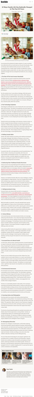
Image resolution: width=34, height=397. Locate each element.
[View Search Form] (30, 2)
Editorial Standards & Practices (27, 396)
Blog (8, 396)
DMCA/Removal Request (17, 396)
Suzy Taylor (15, 11)
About (5, 396)
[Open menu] (32, 1)
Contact (11, 396)
